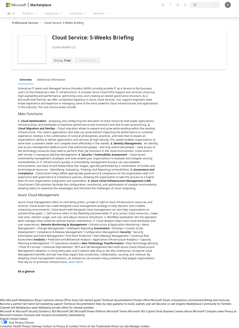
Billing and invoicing (216, 300)
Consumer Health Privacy (15, 326)
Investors (18, 315)
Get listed (29, 304)
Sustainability (76, 315)
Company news (214, 311)
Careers (179, 311)
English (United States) (14, 319)
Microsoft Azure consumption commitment (177, 300)
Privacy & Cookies (67, 326)
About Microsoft (194, 311)
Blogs (38, 300)
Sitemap (36, 326)
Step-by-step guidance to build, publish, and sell (126, 304)
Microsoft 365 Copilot (141, 311)
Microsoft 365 (65, 311)
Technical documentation (117, 300)
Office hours (71, 300)
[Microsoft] (16, 5)
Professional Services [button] (25, 22)
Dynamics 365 (47, 311)
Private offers (142, 300)
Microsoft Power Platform (90, 311)
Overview (26, 79)
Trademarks (103, 326)
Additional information (51, 79)
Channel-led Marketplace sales (19, 307)
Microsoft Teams (117, 311)
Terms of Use (87, 326)
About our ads (120, 326)
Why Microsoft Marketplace (17, 300)
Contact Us (49, 326)
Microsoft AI (7, 311)
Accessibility (60, 315)
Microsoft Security (27, 311)
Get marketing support (49, 304)
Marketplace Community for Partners (208, 304)
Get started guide (90, 300)
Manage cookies (139, 326)
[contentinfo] (41, 23)
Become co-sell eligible (170, 304)
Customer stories (52, 300)
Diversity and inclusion (38, 315)
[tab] (26, 79)
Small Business (165, 311)
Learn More (76, 262)
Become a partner (11, 304)
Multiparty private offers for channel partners (66, 307)
